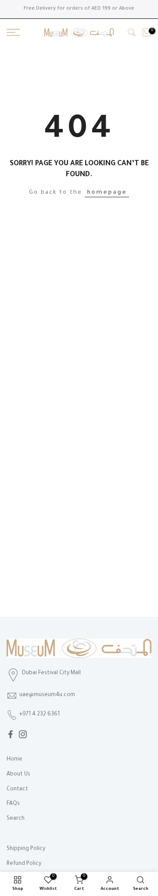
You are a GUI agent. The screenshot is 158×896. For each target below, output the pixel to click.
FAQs (13, 804)
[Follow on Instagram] (23, 734)
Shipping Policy (26, 849)
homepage (107, 192)
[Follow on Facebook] (10, 734)
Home (14, 760)
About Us (18, 775)
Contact (17, 789)
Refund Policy (24, 864)
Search (16, 819)
